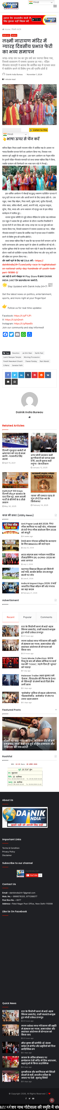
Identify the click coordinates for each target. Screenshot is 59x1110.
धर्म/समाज (14, 35)
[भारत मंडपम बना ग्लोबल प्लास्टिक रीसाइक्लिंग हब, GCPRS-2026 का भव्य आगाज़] (10, 559)
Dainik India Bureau (14, 74)
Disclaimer (7, 855)
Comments (46, 617)
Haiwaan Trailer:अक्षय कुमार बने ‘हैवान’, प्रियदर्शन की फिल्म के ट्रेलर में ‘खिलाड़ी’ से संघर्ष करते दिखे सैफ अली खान (38, 680)
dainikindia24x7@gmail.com (22, 893)
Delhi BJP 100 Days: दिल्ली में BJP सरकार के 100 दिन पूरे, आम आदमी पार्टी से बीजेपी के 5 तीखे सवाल (14, 496)
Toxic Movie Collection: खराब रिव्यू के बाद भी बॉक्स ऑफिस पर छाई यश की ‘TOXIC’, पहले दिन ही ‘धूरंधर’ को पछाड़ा (39, 663)
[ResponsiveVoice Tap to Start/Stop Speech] (11, 130)
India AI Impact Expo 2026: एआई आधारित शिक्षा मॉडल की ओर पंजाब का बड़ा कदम (38, 586)
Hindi (10, 134)
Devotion (15, 353)
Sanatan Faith (17, 365)
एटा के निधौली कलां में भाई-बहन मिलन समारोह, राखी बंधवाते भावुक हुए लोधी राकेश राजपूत (38, 629)
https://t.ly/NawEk (23, 323)
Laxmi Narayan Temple (12, 357)
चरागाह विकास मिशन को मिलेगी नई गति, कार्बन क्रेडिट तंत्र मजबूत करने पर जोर (37, 572)
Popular (27, 617)
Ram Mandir (44, 361)
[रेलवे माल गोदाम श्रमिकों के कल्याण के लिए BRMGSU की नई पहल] (10, 545)
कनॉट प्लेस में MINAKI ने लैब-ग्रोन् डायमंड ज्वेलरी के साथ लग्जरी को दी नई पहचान (27, 745)
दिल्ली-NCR (16, 29)
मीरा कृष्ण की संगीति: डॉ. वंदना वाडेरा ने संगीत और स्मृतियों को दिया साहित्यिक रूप (38, 1046)
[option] (29, 733)
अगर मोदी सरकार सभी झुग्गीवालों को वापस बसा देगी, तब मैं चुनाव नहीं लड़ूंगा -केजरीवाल (43, 459)
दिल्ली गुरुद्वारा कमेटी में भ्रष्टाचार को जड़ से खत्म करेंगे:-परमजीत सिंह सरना (14, 455)
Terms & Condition (11, 848)
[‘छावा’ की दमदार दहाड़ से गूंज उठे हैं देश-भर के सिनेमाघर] (44, 482)
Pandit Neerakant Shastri (13, 361)
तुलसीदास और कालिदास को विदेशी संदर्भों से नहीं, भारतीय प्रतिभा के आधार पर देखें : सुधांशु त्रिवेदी (38, 1074)
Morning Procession (32, 357)
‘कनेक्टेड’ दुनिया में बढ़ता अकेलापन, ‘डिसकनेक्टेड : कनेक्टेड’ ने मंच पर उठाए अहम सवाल (38, 696)
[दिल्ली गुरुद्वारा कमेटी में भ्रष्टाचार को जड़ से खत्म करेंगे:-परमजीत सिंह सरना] (15, 440)
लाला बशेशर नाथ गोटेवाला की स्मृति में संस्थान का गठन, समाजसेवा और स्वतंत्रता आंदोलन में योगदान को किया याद (38, 645)
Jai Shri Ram (27, 353)
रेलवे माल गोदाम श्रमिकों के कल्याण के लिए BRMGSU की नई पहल (38, 543)
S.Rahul (6, 365)
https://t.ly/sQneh (14, 319)
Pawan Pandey (31, 361)
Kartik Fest (39, 353)
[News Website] (10, 6)
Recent (10, 617)
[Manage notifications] (51, 1100)
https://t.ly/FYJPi (22, 315)
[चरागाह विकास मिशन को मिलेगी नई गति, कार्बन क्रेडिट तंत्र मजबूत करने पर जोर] (10, 573)
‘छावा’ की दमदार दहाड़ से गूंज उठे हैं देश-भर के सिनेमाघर (43, 498)
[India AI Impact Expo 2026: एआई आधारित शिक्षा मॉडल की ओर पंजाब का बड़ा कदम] (10, 587)
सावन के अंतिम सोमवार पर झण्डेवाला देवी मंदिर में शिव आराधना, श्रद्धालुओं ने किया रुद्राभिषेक (39, 1060)
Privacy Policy (8, 851)
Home (7, 29)
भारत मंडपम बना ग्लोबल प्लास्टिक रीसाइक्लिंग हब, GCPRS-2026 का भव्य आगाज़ (38, 557)
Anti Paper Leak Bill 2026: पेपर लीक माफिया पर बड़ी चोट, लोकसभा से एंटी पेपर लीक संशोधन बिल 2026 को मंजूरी (38, 528)
